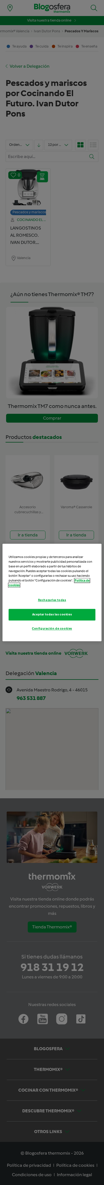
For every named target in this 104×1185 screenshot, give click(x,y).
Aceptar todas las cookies (52, 615)
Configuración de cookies (52, 629)
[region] (51, 592)
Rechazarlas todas (52, 600)
